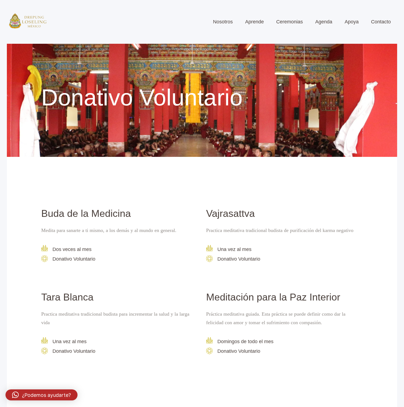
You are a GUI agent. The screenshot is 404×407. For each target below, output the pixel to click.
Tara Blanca (67, 297)
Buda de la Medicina (86, 213)
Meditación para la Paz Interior (273, 297)
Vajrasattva (230, 213)
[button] (41, 394)
